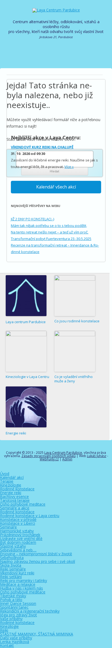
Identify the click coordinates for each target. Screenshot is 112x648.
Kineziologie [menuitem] (10, 485)
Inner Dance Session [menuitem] (18, 603)
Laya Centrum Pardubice (63, 452)
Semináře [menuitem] (8, 527)
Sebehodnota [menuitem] (12, 557)
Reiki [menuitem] (4, 630)
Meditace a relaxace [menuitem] (17, 584)
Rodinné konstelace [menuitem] (17, 488)
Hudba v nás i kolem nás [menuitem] (21, 588)
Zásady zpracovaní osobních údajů (48, 456)
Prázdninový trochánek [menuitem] (20, 534)
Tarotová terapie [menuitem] (15, 500)
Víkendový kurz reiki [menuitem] (17, 572)
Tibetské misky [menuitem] (13, 595)
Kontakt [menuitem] (7, 645)
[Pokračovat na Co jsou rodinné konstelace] (74, 295)
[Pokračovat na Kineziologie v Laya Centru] (26, 351)
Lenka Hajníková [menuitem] (14, 641)
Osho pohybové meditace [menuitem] (22, 504)
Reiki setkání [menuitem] (11, 576)
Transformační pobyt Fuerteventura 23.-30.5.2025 (51, 238)
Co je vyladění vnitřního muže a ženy (73, 379)
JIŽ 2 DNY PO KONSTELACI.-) (32, 219)
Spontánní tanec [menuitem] (14, 607)
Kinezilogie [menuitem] (9, 626)
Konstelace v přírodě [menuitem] (18, 519)
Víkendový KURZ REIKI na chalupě (42, 147)
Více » (69, 166)
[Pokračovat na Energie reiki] (26, 407)
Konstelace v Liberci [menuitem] (17, 523)
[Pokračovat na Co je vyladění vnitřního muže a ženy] (74, 351)
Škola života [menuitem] (10, 565)
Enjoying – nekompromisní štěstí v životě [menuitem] (36, 553)
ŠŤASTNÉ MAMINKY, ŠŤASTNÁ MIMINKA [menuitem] (36, 634)
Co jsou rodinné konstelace (76, 321)
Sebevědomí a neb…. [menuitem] (18, 550)
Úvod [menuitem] (4, 473)
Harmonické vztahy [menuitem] (17, 530)
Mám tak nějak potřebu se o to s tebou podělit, (49, 225)
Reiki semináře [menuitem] (13, 569)
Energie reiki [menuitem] (10, 492)
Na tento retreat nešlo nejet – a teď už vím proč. (49, 232)
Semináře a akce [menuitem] (14, 508)
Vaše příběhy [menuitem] (11, 618)
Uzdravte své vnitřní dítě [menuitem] (21, 538)
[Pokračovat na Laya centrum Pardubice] (26, 296)
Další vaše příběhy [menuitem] (16, 637)
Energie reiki (16, 433)
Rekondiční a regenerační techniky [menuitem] (30, 611)
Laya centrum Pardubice (26, 321)
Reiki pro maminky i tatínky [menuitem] (23, 580)
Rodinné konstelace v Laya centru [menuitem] (29, 515)
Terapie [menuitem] (6, 481)
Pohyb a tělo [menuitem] (11, 599)
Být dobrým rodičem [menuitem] (18, 542)
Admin (67, 459)
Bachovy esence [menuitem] (14, 496)
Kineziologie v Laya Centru (27, 376)
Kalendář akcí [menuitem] (12, 477)
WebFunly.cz (49, 459)
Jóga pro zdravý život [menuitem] (18, 614)
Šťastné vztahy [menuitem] (13, 546)
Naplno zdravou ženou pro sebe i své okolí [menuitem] (37, 561)
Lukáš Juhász (96, 456)
